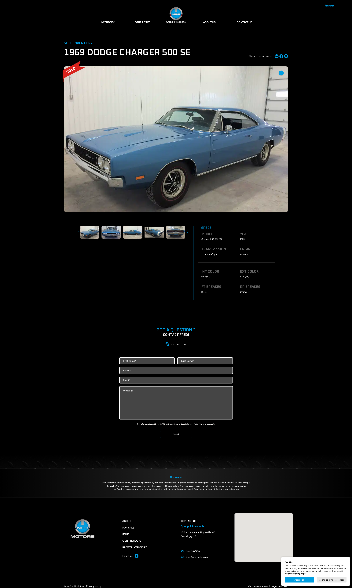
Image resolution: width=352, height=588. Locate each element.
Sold (125, 534)
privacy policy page (297, 573)
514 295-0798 (178, 344)
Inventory (108, 22)
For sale (128, 527)
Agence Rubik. (280, 586)
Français (329, 5)
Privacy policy (93, 586)
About (126, 521)
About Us (209, 22)
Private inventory (134, 547)
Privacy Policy (193, 424)
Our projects (131, 540)
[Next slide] (188, 232)
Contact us (244, 22)
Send (176, 434)
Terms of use (205, 424)
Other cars (142, 22)
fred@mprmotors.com (197, 557)
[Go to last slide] (78, 232)
